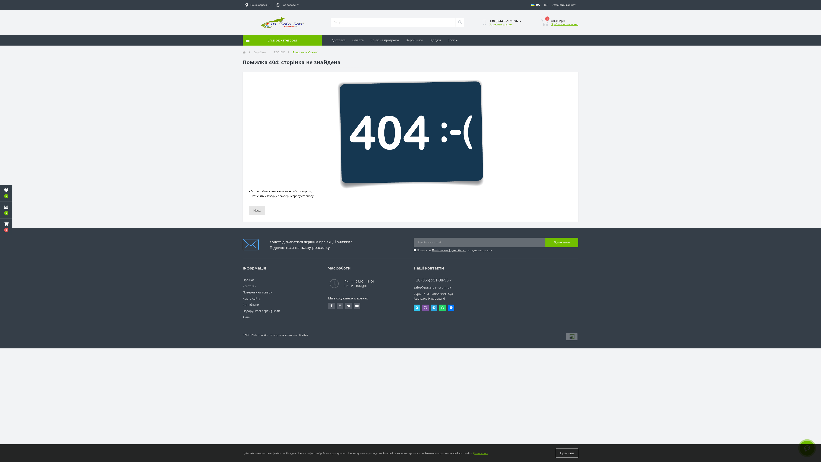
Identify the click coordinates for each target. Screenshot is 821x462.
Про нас (248, 280)
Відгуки (435, 40)
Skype (417, 308)
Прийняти (567, 453)
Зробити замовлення (564, 24)
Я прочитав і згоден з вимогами (454, 250)
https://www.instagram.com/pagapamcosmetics (340, 306)
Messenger (451, 308)
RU (546, 5)
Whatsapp (442, 308)
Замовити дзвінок (500, 24)
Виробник (260, 52)
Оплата (358, 40)
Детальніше (480, 453)
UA (538, 5)
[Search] (459, 22)
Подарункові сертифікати (261, 311)
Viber (425, 308)
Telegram (434, 308)
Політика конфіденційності (449, 250)
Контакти (249, 286)
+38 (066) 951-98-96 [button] (431, 280)
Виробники (414, 40)
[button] (6, 227)
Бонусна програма (385, 40)
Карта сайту (251, 298)
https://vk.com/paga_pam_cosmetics (348, 306)
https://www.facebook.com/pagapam (331, 306)
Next (257, 210)
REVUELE (279, 52)
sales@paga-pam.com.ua (432, 287)
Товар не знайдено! (305, 52)
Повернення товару (257, 292)
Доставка (339, 40)
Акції (246, 317)
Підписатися (562, 242)
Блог (451, 40)
